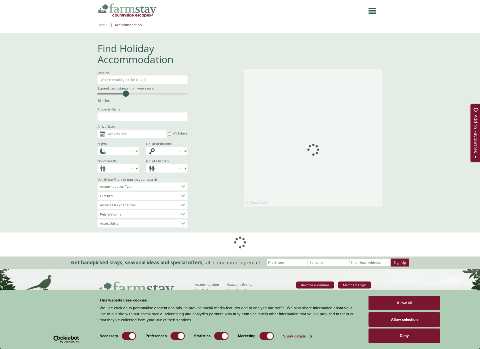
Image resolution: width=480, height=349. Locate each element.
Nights (102, 144)
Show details (294, 336)
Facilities (106, 196)
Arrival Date (106, 126)
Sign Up (400, 262)
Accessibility (109, 223)
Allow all (404, 303)
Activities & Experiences (118, 205)
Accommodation (207, 284)
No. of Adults (107, 161)
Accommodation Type (116, 186)
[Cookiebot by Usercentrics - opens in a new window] (66, 339)
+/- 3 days (180, 133)
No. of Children (157, 161)
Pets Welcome (111, 214)
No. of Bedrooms (159, 144)
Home (103, 24)
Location (104, 72)
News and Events (239, 284)
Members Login (354, 285)
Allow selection (404, 319)
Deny (404, 336)
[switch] (177, 336)
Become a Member (315, 285)
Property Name (109, 109)
